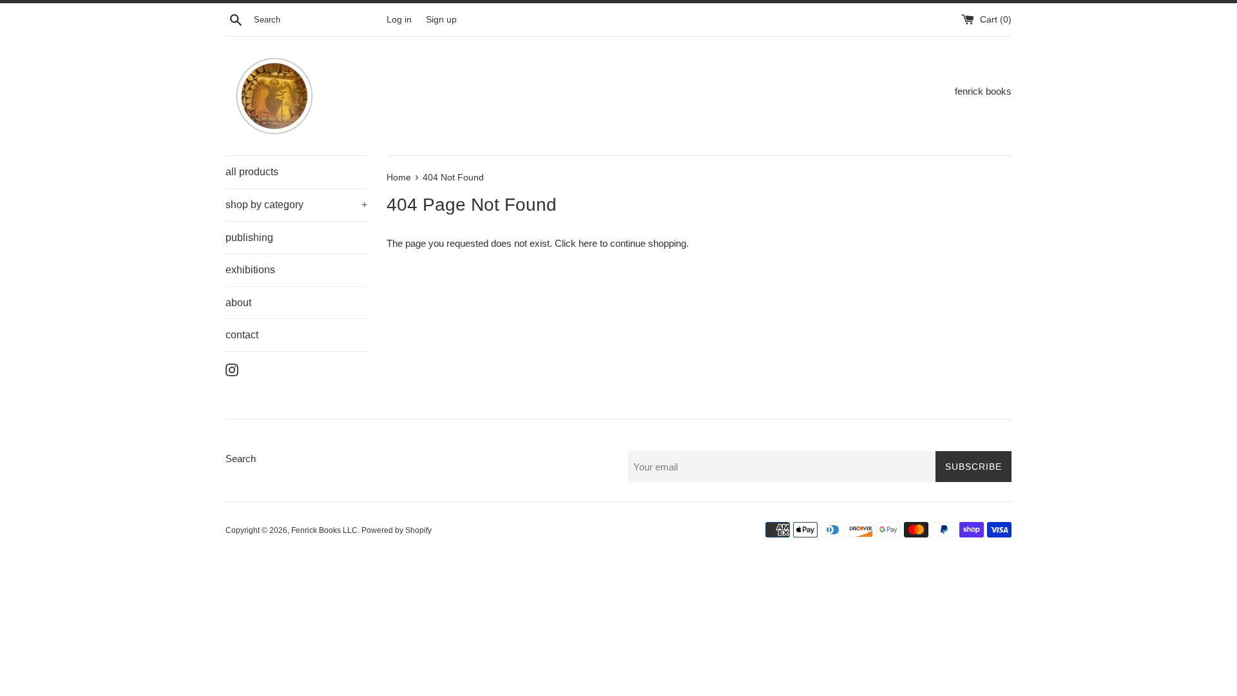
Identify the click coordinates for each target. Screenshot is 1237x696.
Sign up (441, 19)
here (588, 243)
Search (240, 458)
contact (241, 334)
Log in (399, 19)
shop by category (296, 204)
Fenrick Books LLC (324, 530)
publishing (249, 237)
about (238, 302)
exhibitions (250, 269)
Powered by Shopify (396, 530)
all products (251, 171)
